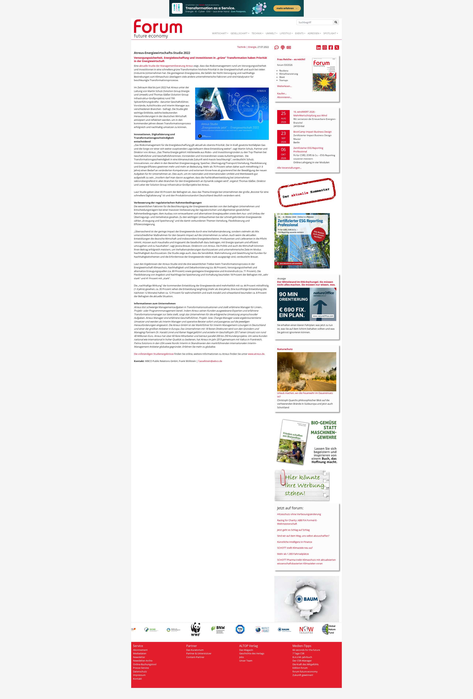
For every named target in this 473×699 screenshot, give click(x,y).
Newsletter (139, 657)
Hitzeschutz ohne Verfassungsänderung (299, 514)
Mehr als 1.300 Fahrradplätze (293, 554)
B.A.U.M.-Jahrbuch (302, 657)
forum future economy (305, 671)
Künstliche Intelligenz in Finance (294, 542)
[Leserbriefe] (276, 47)
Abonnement (140, 650)
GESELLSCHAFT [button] (239, 33)
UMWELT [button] (271, 33)
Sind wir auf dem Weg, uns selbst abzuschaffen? (303, 535)
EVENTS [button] (299, 33)
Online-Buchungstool (144, 664)
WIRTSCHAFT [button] (219, 33)
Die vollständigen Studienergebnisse (154, 354)
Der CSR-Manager (302, 660)
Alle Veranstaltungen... (289, 167)
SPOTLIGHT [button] (329, 33)
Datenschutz (140, 671)
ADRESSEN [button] (313, 33)
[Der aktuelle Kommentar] (306, 192)
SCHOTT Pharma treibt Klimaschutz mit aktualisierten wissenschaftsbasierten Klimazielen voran (306, 561)
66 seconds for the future (306, 650)
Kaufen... (282, 93)
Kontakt (137, 678)
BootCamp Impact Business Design (312, 131)
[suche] (336, 22)
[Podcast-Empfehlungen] (282, 47)
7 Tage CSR (298, 653)
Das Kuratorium (195, 650)
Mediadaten (139, 653)
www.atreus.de (256, 354)
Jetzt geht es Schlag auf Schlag (293, 529)
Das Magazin (246, 650)
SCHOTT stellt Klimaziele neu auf (294, 547)
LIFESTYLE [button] (285, 33)
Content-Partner (195, 657)
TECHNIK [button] (257, 33)
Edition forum (300, 667)
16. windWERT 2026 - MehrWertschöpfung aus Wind (310, 113)
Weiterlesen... (284, 86)
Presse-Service (141, 667)
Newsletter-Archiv (143, 660)
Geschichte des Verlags (251, 653)
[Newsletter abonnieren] (289, 47)
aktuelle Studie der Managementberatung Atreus (166, 65)
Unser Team (245, 660)
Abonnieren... (284, 97)
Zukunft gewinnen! (302, 675)
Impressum (139, 675)
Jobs (241, 657)
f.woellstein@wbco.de (210, 361)
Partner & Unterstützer (198, 653)
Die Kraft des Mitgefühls (305, 664)
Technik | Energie (246, 47)
